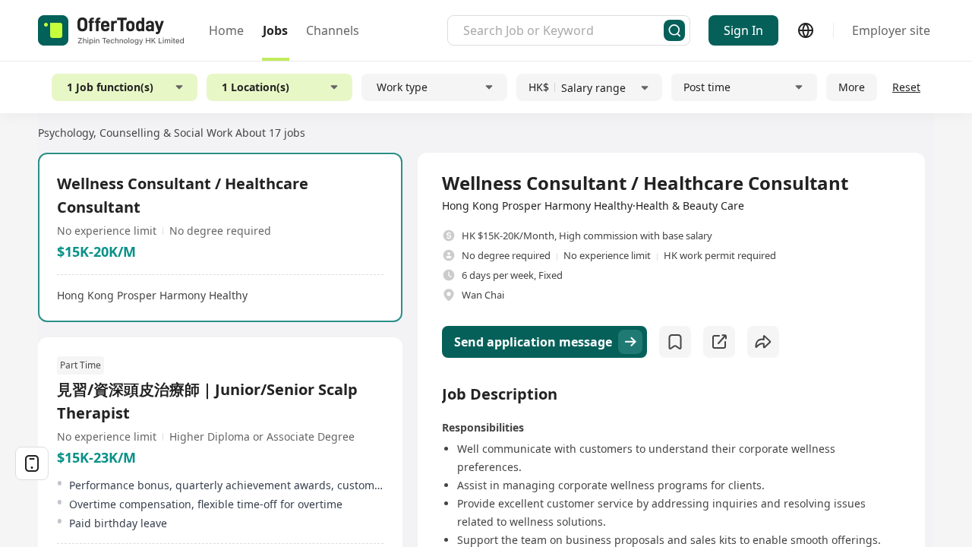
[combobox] (563, 30)
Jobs (275, 30)
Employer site (891, 30)
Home (226, 30)
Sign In (743, 30)
